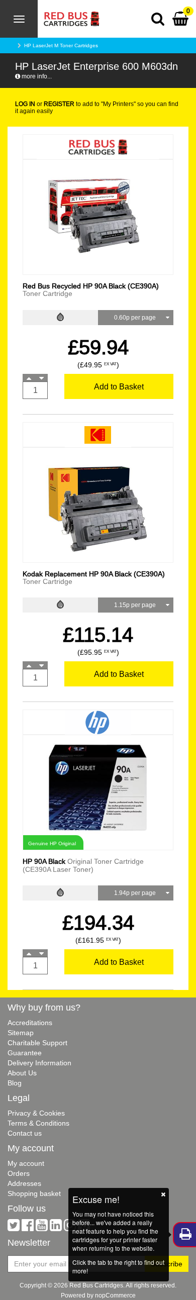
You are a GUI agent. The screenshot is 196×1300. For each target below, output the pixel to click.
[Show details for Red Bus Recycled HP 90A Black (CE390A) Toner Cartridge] (98, 216)
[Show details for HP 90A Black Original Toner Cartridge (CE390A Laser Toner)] (98, 787)
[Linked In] (56, 1228)
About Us (22, 1073)
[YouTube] (42, 1228)
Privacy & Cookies (36, 1113)
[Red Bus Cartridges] (69, 12)
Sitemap (21, 1033)
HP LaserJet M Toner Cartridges (61, 45)
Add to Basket (119, 386)
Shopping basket (34, 1193)
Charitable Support (37, 1043)
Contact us (25, 1133)
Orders (19, 1173)
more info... (36, 76)
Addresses (24, 1183)
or (44, 104)
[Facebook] (28, 1228)
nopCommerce (115, 1295)
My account (26, 1163)
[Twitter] (14, 1228)
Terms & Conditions (38, 1123)
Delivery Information (39, 1063)
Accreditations (30, 1023)
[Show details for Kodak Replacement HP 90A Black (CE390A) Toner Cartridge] (98, 504)
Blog (15, 1083)
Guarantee (25, 1053)
